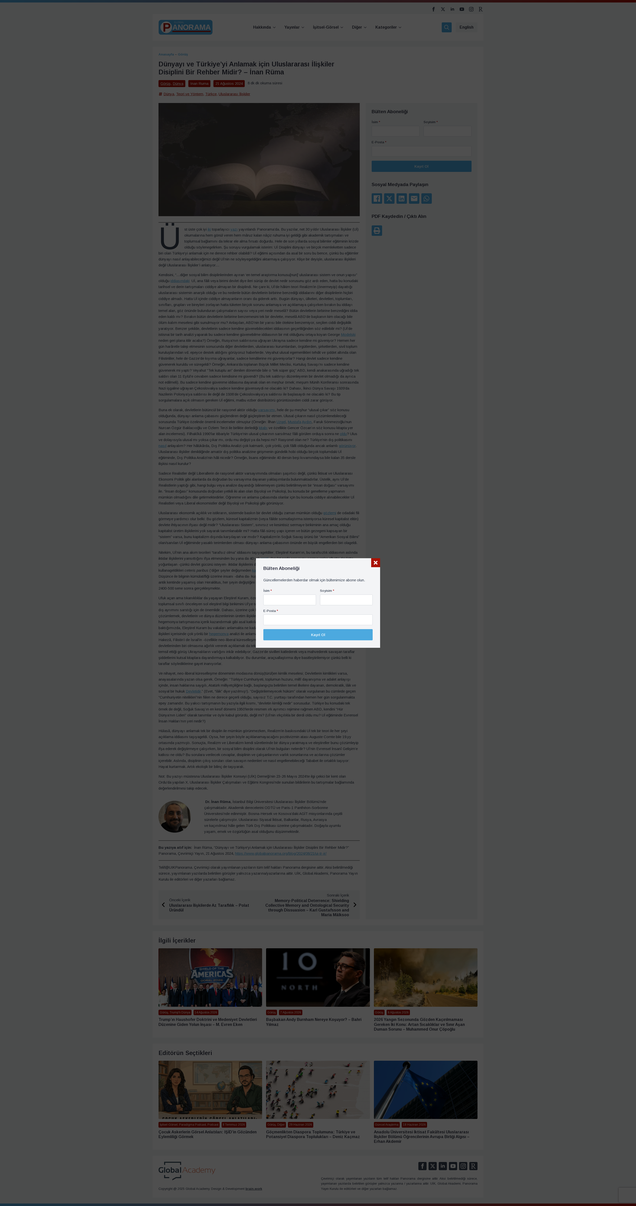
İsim (267, 591)
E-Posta (270, 611)
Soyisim (327, 591)
